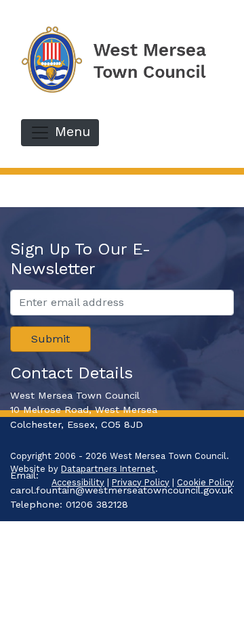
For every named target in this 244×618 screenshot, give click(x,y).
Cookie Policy (205, 482)
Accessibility (78, 482)
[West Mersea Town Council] (122, 58)
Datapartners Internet (108, 469)
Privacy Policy (140, 482)
